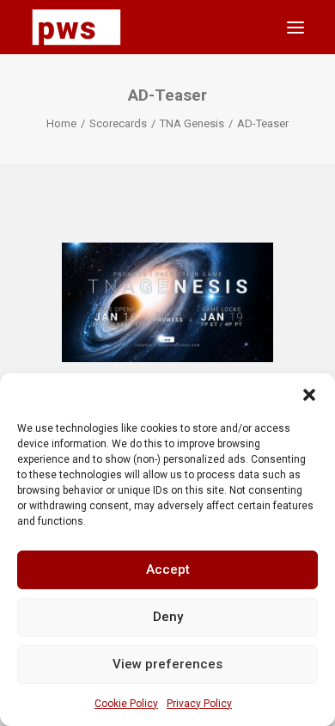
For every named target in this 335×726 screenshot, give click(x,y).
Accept (168, 569)
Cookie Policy (126, 704)
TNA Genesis (192, 123)
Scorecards (118, 123)
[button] (309, 394)
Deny (168, 616)
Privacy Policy (199, 704)
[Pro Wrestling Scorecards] (76, 27)
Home (61, 123)
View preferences (167, 664)
